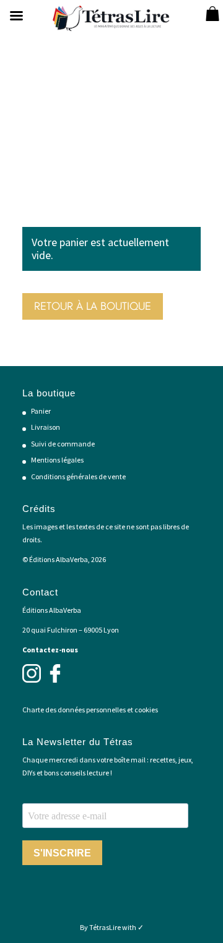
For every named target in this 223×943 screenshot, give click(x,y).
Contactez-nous (50, 649)
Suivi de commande (63, 443)
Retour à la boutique (92, 306)
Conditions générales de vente (78, 476)
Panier (41, 411)
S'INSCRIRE (62, 853)
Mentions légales (57, 459)
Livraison (45, 427)
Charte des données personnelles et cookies (90, 709)
